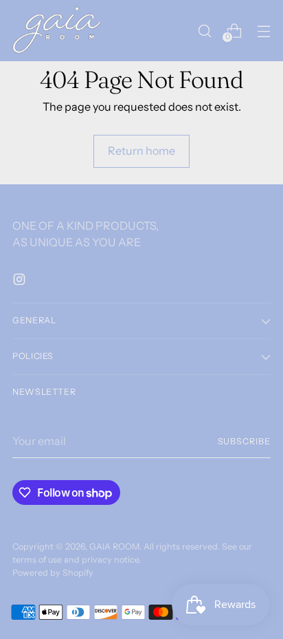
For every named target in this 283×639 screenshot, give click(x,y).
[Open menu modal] (263, 31)
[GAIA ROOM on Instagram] (20, 281)
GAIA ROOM (114, 546)
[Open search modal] (204, 31)
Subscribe (244, 441)
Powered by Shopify (52, 572)
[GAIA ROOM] (57, 31)
